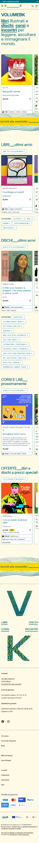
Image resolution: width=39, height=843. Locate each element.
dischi (7, 25)
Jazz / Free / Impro (10, 340)
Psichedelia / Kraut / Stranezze (15, 349)
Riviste (24, 112)
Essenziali (6, 331)
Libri (4, 622)
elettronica (14, 536)
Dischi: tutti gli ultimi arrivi (13, 247)
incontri (9, 30)
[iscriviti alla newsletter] (19, 121)
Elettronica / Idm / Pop (11, 326)
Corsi (5, 629)
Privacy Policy (5, 826)
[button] (30, 99)
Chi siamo (5, 736)
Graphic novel (6, 212)
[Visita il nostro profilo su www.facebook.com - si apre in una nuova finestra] (2, 721)
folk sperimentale (16, 307)
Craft (29, 219)
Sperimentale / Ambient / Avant (14, 367)
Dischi (33, 622)
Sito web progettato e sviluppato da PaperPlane (17, 833)
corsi (21, 25)
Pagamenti (5, 775)
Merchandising (6, 756)
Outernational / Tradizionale (14, 344)
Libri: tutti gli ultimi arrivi (13, 151)
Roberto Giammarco (9, 188)
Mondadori (6, 196)
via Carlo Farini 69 (7, 679)
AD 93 (4, 297)
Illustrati (11, 112)
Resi (2, 785)
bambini (5, 223)
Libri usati (16, 212)
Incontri (31, 629)
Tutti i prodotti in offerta (13, 479)
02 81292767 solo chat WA (11, 684)
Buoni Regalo (6, 760)
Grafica (18, 112)
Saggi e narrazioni (15, 209)
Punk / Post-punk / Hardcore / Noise (16, 353)
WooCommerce (24, 834)
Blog (3, 746)
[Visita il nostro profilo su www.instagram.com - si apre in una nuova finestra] (8, 721)
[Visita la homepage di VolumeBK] (13, 6)
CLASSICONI (17, 317)
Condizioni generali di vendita (11, 828)
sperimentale (6, 542)
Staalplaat (6, 526)
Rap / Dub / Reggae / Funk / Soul (14, 358)
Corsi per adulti (15, 453)
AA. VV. (5, 88)
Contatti (4, 770)
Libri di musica (8, 228)
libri (5, 20)
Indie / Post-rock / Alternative (14, 335)
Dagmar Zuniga (8, 284)
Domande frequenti (8, 741)
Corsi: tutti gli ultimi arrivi (13, 390)
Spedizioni (5, 780)
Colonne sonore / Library (13, 321)
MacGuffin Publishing (10, 95)
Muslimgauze (7, 516)
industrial (21, 539)
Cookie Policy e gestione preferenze (24, 826)
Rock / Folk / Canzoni (9, 310)
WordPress (13, 834)
